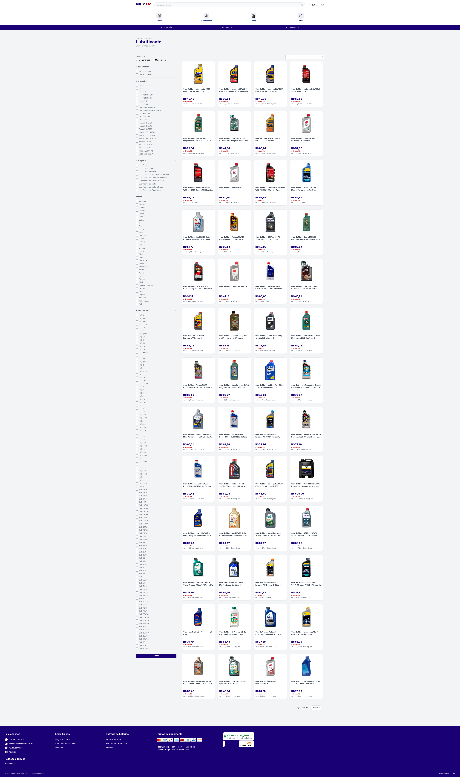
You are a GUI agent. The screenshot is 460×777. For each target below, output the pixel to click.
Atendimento (293, 27)
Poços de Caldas (63, 739)
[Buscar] (302, 5)
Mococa (59, 747)
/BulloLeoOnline (15, 748)
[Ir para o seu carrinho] (322, 5)
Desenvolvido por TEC (447, 773)
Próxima (316, 708)
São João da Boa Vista (65, 743)
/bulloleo (12, 752)
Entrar (314, 5)
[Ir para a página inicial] (143, 5)
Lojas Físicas (230, 27)
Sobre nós (167, 27)
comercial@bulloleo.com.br (20, 743)
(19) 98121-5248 (16, 739)
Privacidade (10, 763)
